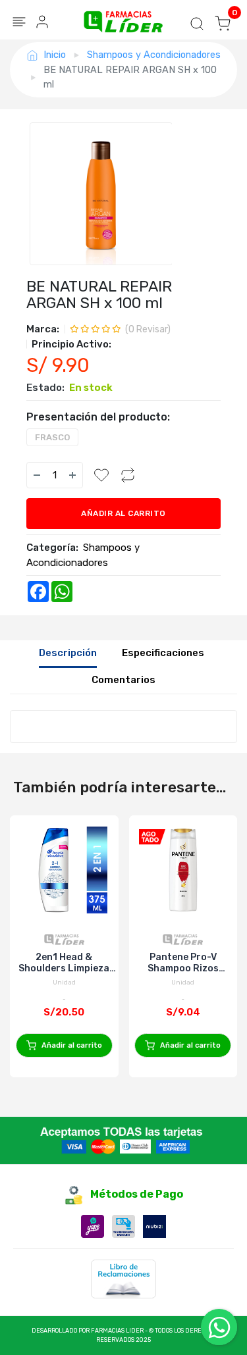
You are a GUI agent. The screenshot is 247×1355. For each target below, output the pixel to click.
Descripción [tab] (68, 653)
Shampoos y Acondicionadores (154, 55)
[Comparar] (128, 475)
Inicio (54, 55)
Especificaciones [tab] (163, 653)
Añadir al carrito (123, 513)
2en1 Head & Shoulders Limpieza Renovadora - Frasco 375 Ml (63, 963)
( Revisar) (148, 329)
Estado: (45, 388)
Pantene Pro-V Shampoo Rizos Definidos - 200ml (183, 963)
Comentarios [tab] (123, 680)
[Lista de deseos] (101, 475)
